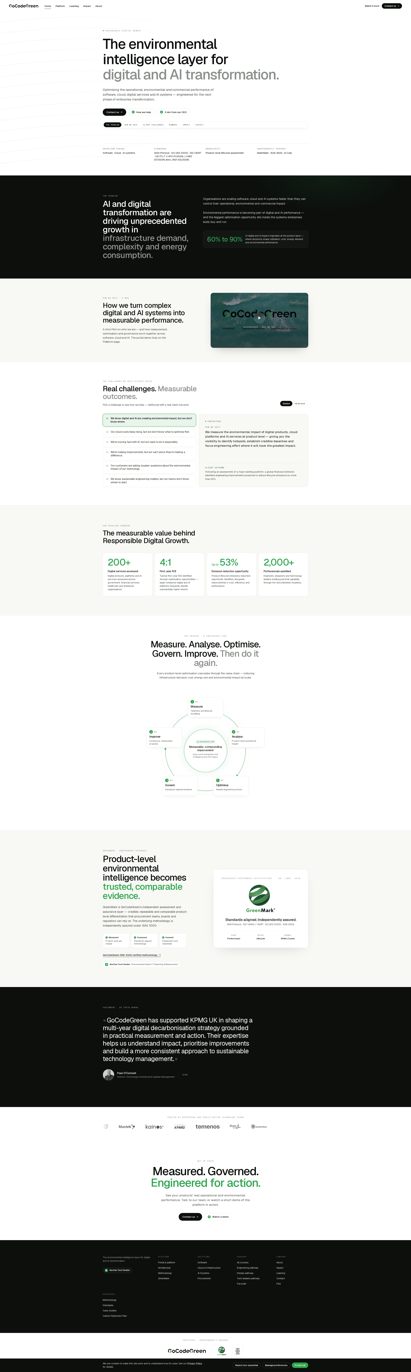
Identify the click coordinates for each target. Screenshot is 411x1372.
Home (48, 6)
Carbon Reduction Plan (115, 1315)
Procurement (204, 1278)
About (98, 6)
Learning (74, 6)
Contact (199, 125)
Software (202, 1262)
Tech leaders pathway (248, 1278)
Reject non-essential (246, 1365)
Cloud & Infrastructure (209, 1267)
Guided (286, 403)
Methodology (165, 1273)
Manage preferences (276, 1365)
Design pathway (245, 1273)
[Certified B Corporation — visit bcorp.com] (237, 1351)
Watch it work (372, 6)
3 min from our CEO (176, 112)
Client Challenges (153, 125)
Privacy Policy (194, 1363)
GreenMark (163, 1278)
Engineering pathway (247, 1267)
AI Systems (203, 1273)
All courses (243, 1262)
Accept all (300, 1365)
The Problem (112, 125)
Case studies (110, 1310)
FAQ (278, 1283)
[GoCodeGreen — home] (23, 6)
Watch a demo (220, 1216)
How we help (143, 112)
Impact (87, 6)
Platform (60, 6)
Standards (108, 1305)
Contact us (390, 6)
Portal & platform (166, 1262)
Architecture (164, 1267)
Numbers (173, 125)
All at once (300, 403)
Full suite (241, 1283)
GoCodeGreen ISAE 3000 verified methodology (130, 954)
